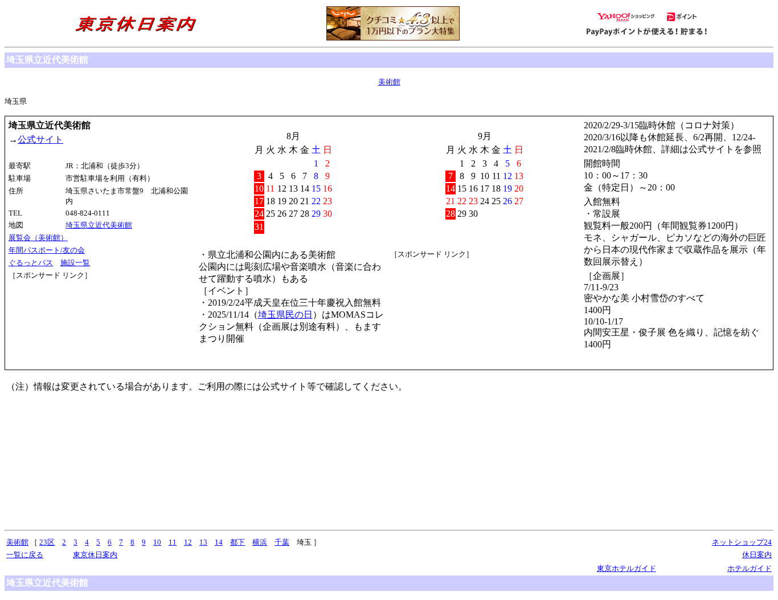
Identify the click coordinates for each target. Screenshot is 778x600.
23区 (47, 542)
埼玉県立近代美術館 (98, 225)
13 (203, 542)
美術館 (389, 82)
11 (173, 542)
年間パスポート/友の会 (47, 250)
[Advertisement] (60, 323)
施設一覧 (75, 262)
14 (219, 542)
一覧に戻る (24, 554)
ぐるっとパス (31, 262)
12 (188, 542)
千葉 (282, 542)
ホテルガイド (749, 568)
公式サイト (40, 139)
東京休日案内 (95, 554)
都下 (237, 542)
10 (157, 542)
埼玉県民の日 (285, 314)
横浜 (259, 542)
